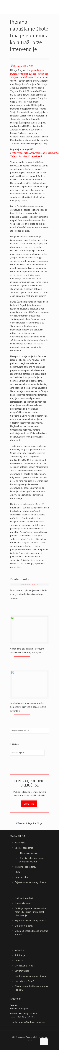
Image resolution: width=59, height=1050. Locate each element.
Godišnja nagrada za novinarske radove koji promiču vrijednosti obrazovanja (30, 912)
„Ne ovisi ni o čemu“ (29, 853)
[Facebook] (25, 1045)
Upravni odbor (21, 877)
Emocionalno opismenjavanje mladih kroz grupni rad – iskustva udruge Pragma (28, 594)
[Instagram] (33, 1045)
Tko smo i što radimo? (25, 866)
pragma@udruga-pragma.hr (32, 1022)
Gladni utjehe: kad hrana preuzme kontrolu (32, 860)
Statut (18, 871)
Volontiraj (20, 950)
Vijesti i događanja (24, 847)
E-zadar (32, 156)
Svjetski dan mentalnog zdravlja (30, 882)
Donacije (19, 960)
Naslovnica (20, 842)
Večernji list (16, 156)
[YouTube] (29, 1045)
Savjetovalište (22, 970)
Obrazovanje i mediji (24, 965)
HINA (25, 156)
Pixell (39, 156)
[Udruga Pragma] (29, 6)
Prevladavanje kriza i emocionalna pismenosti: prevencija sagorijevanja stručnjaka (28, 706)
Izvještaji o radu (23, 903)
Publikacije (20, 955)
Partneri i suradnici (24, 898)
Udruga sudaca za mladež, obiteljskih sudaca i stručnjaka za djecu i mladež (29, 74)
